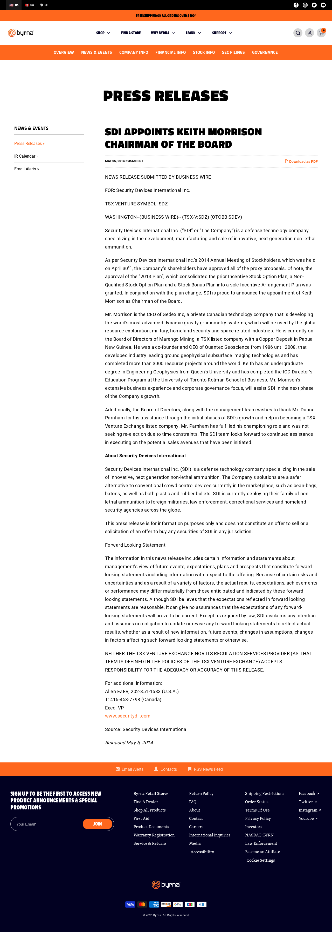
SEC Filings (233, 52)
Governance (265, 52)
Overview (64, 52)
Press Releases (28, 143)
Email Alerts (25, 168)
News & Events (96, 52)
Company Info (133, 52)
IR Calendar (24, 156)
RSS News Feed (208, 769)
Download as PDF (303, 161)
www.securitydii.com (128, 716)
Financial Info (170, 52)
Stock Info (204, 52)
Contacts (169, 769)
